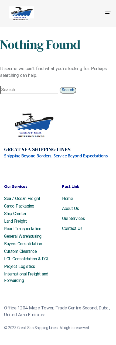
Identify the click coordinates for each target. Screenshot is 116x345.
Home (67, 199)
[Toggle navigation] (93, 13)
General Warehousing (23, 236)
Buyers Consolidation (23, 244)
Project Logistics (19, 267)
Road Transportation (22, 229)
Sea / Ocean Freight (22, 199)
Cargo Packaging (19, 206)
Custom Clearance (20, 252)
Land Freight (15, 221)
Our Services (73, 219)
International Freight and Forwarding (26, 277)
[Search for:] (29, 90)
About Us (70, 209)
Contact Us (72, 229)
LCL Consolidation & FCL (26, 259)
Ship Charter (15, 214)
